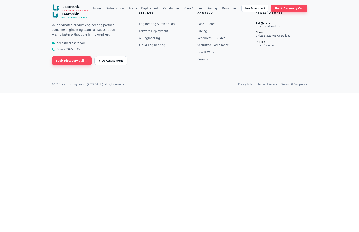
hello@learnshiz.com (71, 43)
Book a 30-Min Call (69, 49)
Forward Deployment (143, 8)
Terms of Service (267, 84)
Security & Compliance (213, 45)
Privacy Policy (246, 84)
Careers (202, 59)
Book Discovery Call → (72, 61)
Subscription (115, 8)
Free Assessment (255, 8)
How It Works (206, 52)
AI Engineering (149, 38)
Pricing (212, 8)
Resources (229, 8)
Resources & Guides (211, 38)
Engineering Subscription (157, 24)
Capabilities (171, 8)
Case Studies (193, 8)
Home (97, 8)
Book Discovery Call (289, 8)
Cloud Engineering (152, 45)
